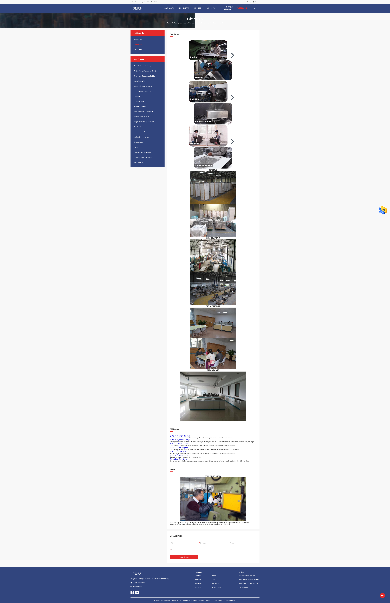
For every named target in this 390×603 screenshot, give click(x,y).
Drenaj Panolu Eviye (140, 81)
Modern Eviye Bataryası (141, 137)
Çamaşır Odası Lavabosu (142, 117)
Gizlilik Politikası (216, 587)
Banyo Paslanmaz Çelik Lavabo (144, 122)
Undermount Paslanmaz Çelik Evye (145, 76)
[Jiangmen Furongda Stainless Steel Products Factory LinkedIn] (250, 2)
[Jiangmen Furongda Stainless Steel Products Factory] (137, 8)
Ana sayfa (170, 23)
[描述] (255, 8)
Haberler (214, 575)
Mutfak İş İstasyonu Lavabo (143, 86)
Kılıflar (213, 579)
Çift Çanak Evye (139, 101)
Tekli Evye (137, 96)
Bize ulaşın (198, 587)
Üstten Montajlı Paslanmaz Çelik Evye (146, 71)
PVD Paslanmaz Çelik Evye (142, 91)
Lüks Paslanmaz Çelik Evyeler (143, 111)
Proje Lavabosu (139, 127)
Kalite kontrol (138, 49)
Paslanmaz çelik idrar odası (143, 157)
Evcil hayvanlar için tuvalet (142, 152)
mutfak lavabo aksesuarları (143, 132)
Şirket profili (198, 575)
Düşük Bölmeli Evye (140, 106)
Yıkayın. (136, 147)
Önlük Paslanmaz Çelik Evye (143, 66)
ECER (235, 600)
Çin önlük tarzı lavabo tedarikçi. (162, 600)
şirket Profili (138, 40)
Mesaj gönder (184, 557)
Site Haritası (215, 583)
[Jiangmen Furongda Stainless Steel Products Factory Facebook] (247, 2)
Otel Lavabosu (138, 162)
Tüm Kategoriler (243, 587)
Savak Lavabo (138, 142)
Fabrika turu (138, 45)
